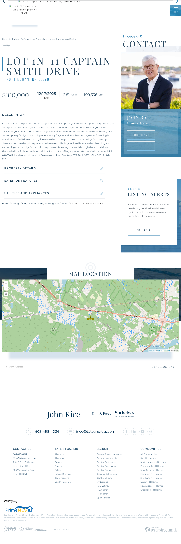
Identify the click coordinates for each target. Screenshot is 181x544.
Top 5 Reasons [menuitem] (62, 478)
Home (5, 203)
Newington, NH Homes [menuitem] (151, 486)
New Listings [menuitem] (103, 486)
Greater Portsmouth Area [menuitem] (109, 454)
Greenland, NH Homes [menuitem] (151, 490)
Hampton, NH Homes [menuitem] (151, 474)
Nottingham (52, 203)
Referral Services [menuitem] (63, 474)
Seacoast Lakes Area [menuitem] (107, 474)
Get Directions (163, 366)
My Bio (141, 145)
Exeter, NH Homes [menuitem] (149, 482)
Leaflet (151, 350)
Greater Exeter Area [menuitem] (106, 462)
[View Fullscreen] (6, 294)
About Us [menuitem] (59, 454)
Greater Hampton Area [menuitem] (108, 458)
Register (143, 230)
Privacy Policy (62, 529)
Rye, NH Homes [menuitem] (148, 458)
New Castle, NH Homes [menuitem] (151, 470)
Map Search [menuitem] (102, 494)
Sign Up (161, 10)
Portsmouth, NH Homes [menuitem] (152, 466)
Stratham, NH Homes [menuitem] (151, 478)
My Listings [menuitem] (102, 482)
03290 (64, 203)
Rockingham (35, 203)
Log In (153, 10)
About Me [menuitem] (59, 458)
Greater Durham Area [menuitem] (107, 470)
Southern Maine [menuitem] (104, 478)
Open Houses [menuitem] (103, 497)
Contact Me (141, 134)
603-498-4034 (139, 123)
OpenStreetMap (163, 350)
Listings (15, 203)
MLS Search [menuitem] (102, 490)
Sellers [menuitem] (58, 470)
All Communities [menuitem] (148, 454)
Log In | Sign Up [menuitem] (63, 482)
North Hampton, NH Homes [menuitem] (154, 462)
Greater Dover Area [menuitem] (106, 466)
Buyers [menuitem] (58, 466)
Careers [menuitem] (58, 462)
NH (24, 203)
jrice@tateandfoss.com (95, 431)
